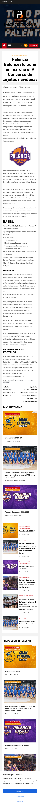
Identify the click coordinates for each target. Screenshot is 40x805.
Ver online (33, 45)
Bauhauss (17, 441)
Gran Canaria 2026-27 (13, 438)
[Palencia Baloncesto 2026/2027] (10, 567)
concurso (10, 380)
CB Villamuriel (23, 597)
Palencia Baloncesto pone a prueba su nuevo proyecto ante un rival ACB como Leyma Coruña (20, 475)
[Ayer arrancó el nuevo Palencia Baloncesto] (10, 623)
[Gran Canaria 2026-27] (10, 530)
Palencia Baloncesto (19, 55)
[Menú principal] (10, 45)
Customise (20, 796)
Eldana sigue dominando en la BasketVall (9, 391)
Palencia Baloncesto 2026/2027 (17, 512)
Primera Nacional (31, 597)
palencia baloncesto (20, 380)
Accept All (20, 791)
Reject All (20, 801)
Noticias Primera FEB (12, 414)
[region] (20, 788)
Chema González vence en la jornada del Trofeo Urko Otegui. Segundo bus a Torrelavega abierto (28, 394)
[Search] (21, 45)
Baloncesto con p (11, 87)
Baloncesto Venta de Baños (26, 595)
